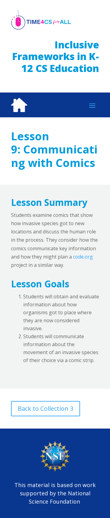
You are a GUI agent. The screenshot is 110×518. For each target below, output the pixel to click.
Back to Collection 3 (45, 408)
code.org (83, 256)
